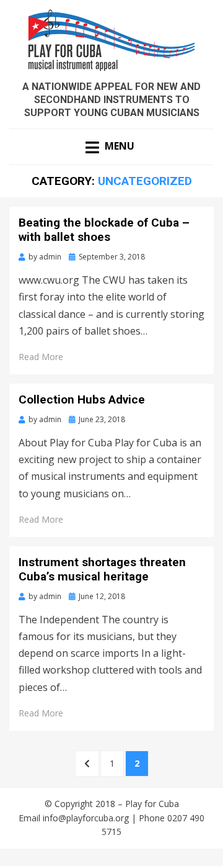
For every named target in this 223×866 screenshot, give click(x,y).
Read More (41, 357)
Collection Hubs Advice (82, 399)
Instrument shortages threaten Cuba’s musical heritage (102, 569)
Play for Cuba (152, 804)
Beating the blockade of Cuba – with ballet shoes (104, 229)
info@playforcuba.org (86, 818)
